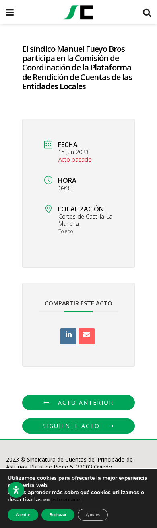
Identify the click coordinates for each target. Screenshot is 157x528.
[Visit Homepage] (78, 12)
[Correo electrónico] (86, 336)
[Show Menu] (10, 12)
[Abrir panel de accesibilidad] (16, 490)
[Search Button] (147, 12)
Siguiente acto (71, 426)
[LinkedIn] (68, 336)
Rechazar (58, 515)
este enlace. (66, 499)
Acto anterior (86, 402)
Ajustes (93, 515)
